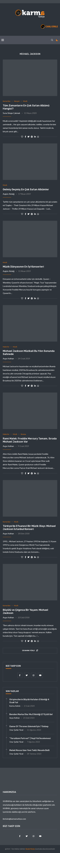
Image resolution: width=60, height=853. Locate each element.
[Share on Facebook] (25, 136)
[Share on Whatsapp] (38, 136)
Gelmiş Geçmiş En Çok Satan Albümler (26, 189)
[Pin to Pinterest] (32, 136)
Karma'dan (6, 101)
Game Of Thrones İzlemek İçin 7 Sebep (28, 726)
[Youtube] (40, 675)
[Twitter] (26, 675)
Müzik (25, 101)
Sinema (23, 434)
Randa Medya (30, 849)
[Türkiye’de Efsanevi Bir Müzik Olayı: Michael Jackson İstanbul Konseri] (30, 498)
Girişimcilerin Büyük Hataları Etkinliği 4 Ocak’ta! (29, 701)
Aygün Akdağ (8, 194)
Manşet (17, 101)
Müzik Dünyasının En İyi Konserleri (23, 266)
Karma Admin (14, 706)
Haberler (6, 347)
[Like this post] (22, 136)
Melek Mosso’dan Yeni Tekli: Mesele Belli (29, 750)
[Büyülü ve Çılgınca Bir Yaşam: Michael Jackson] (30, 582)
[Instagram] (33, 675)
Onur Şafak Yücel (16, 730)
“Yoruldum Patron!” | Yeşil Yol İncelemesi (30, 738)
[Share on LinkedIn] (35, 136)
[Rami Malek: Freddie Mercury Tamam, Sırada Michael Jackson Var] (30, 411)
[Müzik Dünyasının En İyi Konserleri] (30, 239)
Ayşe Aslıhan (8, 358)
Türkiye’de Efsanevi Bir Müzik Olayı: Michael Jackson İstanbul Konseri (29, 527)
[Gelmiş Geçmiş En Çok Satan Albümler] (30, 161)
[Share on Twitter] (28, 136)
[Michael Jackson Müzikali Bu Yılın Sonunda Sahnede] (30, 323)
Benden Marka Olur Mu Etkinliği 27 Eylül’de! (31, 714)
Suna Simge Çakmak (11, 113)
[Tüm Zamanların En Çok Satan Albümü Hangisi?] (30, 78)
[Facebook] (20, 675)
